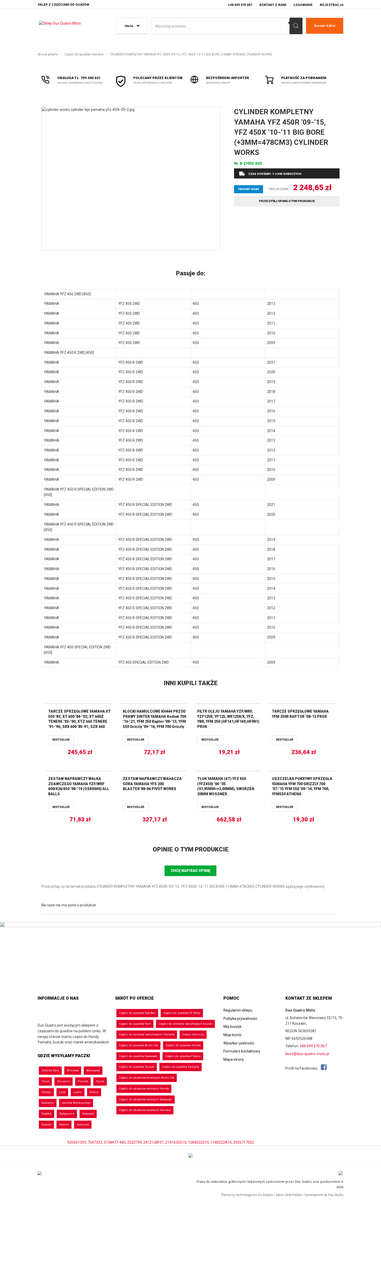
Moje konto (232, 1035)
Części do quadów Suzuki (136, 1067)
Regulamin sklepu (237, 1010)
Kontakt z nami (272, 5)
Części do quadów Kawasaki (138, 1056)
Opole (100, 1081)
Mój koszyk (232, 1027)
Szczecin (63, 1081)
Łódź (62, 1092)
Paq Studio (335, 1195)
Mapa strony (233, 1059)
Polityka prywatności (240, 1018)
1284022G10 (198, 1142)
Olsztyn (46, 1092)
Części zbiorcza (193, 1034)
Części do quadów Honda (183, 1045)
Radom (64, 1124)
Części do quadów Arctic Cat (138, 1045)
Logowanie (303, 5)
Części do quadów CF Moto (181, 1013)
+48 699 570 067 (240, 5)
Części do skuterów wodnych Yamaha (145, 1110)
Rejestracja (331, 5)
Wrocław (73, 1070)
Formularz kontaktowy (241, 1051)
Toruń (45, 1081)
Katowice (47, 1103)
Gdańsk (46, 1113)
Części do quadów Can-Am (137, 1013)
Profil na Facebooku (301, 1068)
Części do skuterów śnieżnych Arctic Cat (146, 1077)
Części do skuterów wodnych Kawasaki (145, 1099)
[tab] (190, 273)
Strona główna (48, 54)
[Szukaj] (296, 26)
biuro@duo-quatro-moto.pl (307, 1054)
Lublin (77, 1092)
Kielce (94, 1092)
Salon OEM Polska (289, 1195)
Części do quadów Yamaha (84, 54)
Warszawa (93, 1070)
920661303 (76, 1142)
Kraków (46, 1124)
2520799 (134, 1142)
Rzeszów (83, 1124)
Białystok (88, 1113)
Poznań (83, 1081)
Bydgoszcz (66, 1113)
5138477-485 (115, 1142)
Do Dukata (265, 1195)
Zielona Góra (50, 1070)
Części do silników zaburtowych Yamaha (146, 1034)
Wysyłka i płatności (238, 1043)
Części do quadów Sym (135, 1024)
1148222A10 (221, 1142)
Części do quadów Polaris (183, 1056)
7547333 (95, 1142)
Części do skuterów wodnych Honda (144, 1088)
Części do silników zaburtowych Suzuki (185, 1024)
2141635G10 (175, 1142)
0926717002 (243, 1142)
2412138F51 (153, 1142)
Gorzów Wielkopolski (76, 1103)
